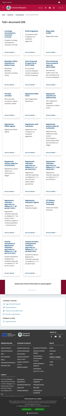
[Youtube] (49, 8)
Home (3, 15)
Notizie (51, 348)
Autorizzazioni (37, 368)
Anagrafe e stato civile (23, 348)
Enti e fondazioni (5, 357)
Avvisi (51, 354)
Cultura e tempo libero (23, 351)
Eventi (51, 365)
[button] (33, 413)
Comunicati (53, 351)
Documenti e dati (5, 365)
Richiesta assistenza (22, 390)
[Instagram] (53, 8)
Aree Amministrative (6, 351)
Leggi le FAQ (20, 387)
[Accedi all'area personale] (59, 2)
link (48, 406)
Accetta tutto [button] (27, 409)
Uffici (2, 354)
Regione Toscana (7, 2)
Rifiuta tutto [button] (39, 409)
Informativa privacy (38, 384)
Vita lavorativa (21, 354)
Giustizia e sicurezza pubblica (38, 352)
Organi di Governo (6, 348)
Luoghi (51, 362)
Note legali (36, 387)
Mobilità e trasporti (22, 367)
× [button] (64, 398)
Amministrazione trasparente (38, 380)
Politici (3, 360)
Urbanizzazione (20, 15)
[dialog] (33, 406)
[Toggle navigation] (3, 8)
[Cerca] (63, 8)
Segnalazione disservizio (23, 384)
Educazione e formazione (40, 348)
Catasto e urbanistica (23, 362)
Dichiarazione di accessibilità (37, 391)
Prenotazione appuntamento (21, 380)
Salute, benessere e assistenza (38, 364)
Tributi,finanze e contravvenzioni (37, 357)
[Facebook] (45, 8)
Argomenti (10, 15)
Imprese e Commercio (23, 357)
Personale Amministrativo (8, 362)
